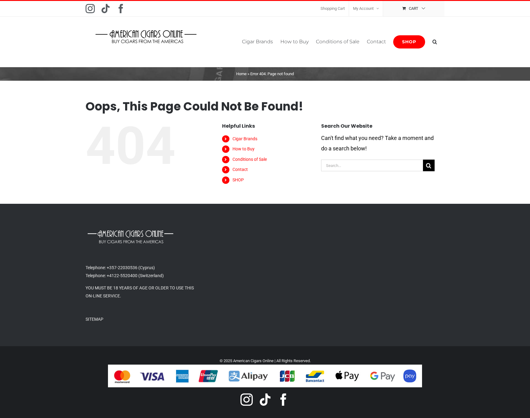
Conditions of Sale (249, 159)
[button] (434, 42)
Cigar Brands (244, 138)
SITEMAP (94, 319)
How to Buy (243, 148)
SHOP (238, 179)
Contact (240, 169)
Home (241, 74)
